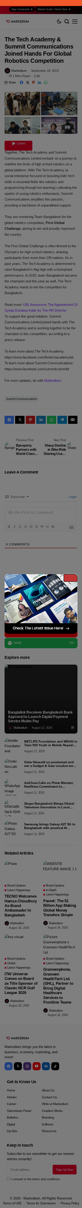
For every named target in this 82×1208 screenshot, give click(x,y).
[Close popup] (70, 578)
